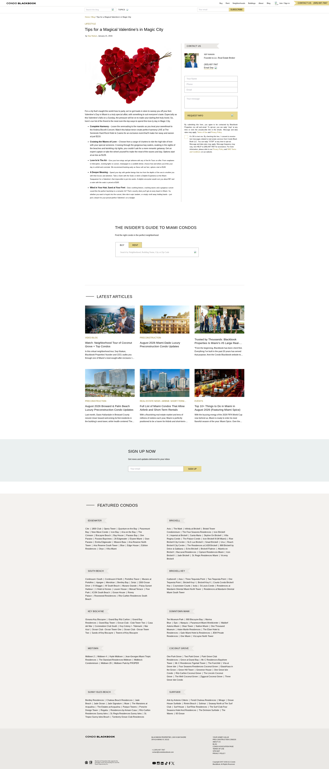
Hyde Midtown (115, 656)
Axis (169, 529)
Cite (87, 529)
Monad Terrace (135, 589)
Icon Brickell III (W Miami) (213, 539)
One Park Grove (174, 656)
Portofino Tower (131, 579)
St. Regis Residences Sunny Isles (125, 713)
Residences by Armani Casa (123, 710)
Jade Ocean (98, 703)
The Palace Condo (190, 539)
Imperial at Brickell (178, 535)
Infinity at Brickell (191, 529)
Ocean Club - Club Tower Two (130, 623)
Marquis (183, 623)
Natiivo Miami (201, 626)
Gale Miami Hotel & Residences (194, 633)
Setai (133, 582)
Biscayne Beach (102, 535)
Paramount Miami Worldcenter (203, 623)
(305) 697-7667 (211, 64)
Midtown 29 (105, 663)
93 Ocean (179, 713)
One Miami (184, 636)
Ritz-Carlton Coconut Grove (187, 673)
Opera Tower (109, 529)
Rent (228, 3)
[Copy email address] (215, 68)
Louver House (119, 589)
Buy (221, 3)
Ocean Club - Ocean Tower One (105, 629)
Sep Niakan (92, 36)
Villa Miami (111, 549)
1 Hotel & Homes (102, 589)
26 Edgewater (120, 539)
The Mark (177, 529)
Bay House (118, 535)
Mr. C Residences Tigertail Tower (189, 663)
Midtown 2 (90, 656)
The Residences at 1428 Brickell (201, 545)
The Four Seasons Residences (196, 532)
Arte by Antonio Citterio (177, 700)
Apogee (99, 582)
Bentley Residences (94, 700)
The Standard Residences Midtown (114, 660)
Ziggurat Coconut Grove (210, 676)
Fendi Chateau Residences (202, 700)
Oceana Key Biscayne (95, 619)
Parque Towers (129, 707)
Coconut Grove (179, 648)
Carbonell (171, 579)
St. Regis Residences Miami (204, 555)
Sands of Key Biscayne (101, 633)
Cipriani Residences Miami (210, 552)
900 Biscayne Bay (194, 619)
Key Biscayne (96, 611)
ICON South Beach (100, 592)
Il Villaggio (97, 586)
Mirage (221, 700)
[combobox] (156, 252)
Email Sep (208, 68)
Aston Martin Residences (188, 629)
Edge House (132, 545)
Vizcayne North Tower (202, 636)
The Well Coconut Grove (185, 676)
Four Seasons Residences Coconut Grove (197, 666)
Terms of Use (202, 132)
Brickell (174, 521)
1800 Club (95, 529)
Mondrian (109, 582)
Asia (180, 579)
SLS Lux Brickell (194, 542)
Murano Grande (129, 586)
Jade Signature (114, 703)
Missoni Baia (119, 542)
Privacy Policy (216, 132)
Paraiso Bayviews (102, 539)
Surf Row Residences (196, 707)
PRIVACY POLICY (219, 753)
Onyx (100, 549)
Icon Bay (114, 532)
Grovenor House (203, 670)
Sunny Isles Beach (99, 692)
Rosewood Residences (104, 596)
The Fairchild (213, 663)
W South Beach (112, 586)
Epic (175, 623)
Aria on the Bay (128, 532)
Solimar (201, 703)
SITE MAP (216, 751)
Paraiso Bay (131, 535)
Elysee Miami (135, 539)
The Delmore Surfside (208, 710)
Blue (122, 545)
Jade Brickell (182, 555)
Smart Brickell (211, 542)
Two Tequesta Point (216, 579)
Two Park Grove (191, 656)
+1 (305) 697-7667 (158, 750)
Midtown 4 (101, 656)
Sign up (192, 469)
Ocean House (118, 592)
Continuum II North (112, 579)
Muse (126, 703)
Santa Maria (195, 535)
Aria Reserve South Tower (105, 545)
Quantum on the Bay (127, 529)
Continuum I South (94, 579)
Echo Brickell (191, 549)
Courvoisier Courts (180, 586)
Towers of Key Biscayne (126, 633)
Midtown (93, 648)
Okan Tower (186, 626)
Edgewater (95, 521)
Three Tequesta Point (194, 579)
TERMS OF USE (218, 749)
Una (222, 542)
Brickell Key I (188, 582)
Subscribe (236, 9)
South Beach (96, 571)
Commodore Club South (105, 626)
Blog (268, 3)
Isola (194, 586)
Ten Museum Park (175, 619)
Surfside (175, 692)
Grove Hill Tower (185, 670)
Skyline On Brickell (212, 535)
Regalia (103, 710)
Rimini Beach (189, 703)
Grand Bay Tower (106, 623)
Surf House (178, 707)
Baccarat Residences (185, 552)
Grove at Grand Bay (189, 660)
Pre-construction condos (224, 739)
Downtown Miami (179, 611)
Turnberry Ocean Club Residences (127, 717)
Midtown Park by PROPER (126, 663)
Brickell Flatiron (207, 549)
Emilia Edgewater (102, 542)
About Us (217, 742)
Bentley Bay (122, 582)
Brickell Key (177, 571)
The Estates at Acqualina (108, 707)
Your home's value (221, 737)
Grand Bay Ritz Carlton (118, 619)
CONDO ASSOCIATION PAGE (223, 746)
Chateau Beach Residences (118, 700)
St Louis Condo (206, 586)
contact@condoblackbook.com (163, 752)
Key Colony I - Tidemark (130, 626)
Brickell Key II (203, 582)
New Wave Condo (99, 532)
